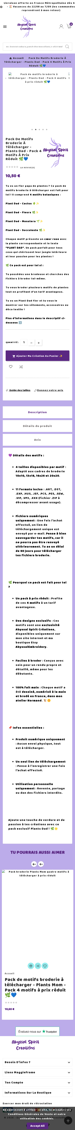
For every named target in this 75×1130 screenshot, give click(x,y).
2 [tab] (36, 129)
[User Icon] (61, 26)
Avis (37, 440)
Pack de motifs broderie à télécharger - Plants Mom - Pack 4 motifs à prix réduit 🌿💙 (35, 987)
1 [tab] (32, 129)
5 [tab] (46, 129)
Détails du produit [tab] (37, 426)
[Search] (67, 47)
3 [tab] (39, 129)
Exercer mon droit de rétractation (27, 1103)
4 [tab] (43, 129)
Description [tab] (37, 412)
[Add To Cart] (31, 966)
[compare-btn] (21, 367)
